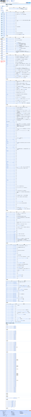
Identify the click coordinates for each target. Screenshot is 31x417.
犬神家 (21, 301)
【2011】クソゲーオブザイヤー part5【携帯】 (11, 237)
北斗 (19, 301)
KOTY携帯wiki (13, 413)
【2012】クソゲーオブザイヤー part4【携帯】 (11, 390)
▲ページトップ (14, 410)
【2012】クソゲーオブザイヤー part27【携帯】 (11, 375)
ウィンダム (18, 314)
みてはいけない (26, 312)
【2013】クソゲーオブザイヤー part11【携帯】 (11, 344)
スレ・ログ (2, 9)
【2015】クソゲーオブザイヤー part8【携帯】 (3, 59)
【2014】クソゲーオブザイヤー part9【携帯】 (11, 334)
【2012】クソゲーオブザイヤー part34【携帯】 (11, 371)
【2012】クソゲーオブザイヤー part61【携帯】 (11, 354)
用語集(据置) (2, 10)
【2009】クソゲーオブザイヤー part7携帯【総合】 (11, 295)
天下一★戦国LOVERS (20, 262)
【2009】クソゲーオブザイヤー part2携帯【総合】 (11, 300)
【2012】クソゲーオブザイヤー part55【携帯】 (11, 358)
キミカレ (23, 113)
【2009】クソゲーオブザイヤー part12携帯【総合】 (11, 289)
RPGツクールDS (20, 276)
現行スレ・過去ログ (10, 0)
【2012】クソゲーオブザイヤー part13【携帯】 (11, 384)
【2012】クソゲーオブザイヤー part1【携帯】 (11, 392)
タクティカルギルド (19, 311)
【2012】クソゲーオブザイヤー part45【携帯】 (11, 364)
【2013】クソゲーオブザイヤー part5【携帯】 (11, 348)
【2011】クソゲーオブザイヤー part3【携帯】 (11, 239)
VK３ (22, 87)
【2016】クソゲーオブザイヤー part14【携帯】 (3, 45)
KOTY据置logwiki (13, 414)
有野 (21, 77)
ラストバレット (21, 299)
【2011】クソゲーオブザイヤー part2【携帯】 (11, 240)
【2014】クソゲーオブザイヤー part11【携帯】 (11, 333)
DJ (17, 195)
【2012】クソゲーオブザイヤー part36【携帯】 (11, 370)
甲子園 (23, 314)
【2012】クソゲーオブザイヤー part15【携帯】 (11, 383)
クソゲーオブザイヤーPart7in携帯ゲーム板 (10, 403)
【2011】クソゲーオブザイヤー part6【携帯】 (11, 236)
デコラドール (17, 45)
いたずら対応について (5, 414)
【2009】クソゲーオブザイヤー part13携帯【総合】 (11, 288)
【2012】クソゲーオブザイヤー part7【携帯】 (11, 388)
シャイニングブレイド (19, 201)
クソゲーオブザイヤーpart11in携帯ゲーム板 (10, 400)
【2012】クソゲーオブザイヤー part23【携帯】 (11, 378)
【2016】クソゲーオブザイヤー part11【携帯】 (3, 54)
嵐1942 (22, 14)
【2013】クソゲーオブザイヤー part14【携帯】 (11, 342)
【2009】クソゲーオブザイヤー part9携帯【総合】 (11, 293)
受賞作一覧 (2, 8)
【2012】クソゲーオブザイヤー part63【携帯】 (11, 353)
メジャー (21, 314)
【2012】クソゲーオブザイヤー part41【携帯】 (11, 366)
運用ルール (4, 413)
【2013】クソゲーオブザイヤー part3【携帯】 (11, 349)
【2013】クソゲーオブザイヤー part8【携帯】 (11, 346)
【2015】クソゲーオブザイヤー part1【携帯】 (11, 328)
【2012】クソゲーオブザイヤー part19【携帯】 (11, 380)
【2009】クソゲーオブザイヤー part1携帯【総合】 (11, 301)
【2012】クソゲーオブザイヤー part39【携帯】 (11, 368)
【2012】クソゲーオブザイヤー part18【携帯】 (11, 381)
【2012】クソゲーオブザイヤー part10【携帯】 (11, 386)
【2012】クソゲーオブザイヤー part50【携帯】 (11, 359)
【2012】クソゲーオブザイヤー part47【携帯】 (11, 363)
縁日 (17, 142)
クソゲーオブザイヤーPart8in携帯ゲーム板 (10, 402)
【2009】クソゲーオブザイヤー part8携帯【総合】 (11, 294)
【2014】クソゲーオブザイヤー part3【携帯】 (11, 338)
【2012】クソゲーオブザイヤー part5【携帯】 (11, 389)
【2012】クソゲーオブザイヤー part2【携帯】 (11, 391)
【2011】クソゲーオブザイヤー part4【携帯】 (11, 238)
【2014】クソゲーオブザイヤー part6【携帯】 (11, 336)
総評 (4, 13)
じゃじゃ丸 (19, 98)
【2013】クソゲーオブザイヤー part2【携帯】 (11, 350)
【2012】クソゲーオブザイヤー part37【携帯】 (11, 369)
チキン (23, 77)
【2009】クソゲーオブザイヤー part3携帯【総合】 (11, 299)
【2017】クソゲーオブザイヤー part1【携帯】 (3, 40)
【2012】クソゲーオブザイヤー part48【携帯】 (11, 362)
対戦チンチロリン (19, 238)
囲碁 (17, 320)
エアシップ (17, 43)
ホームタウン (19, 87)
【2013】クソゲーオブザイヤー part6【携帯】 (11, 347)
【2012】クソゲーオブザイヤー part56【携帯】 (11, 357)
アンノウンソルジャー (24, 311)
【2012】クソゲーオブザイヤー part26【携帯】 (11, 376)
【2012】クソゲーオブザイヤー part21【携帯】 (11, 379)
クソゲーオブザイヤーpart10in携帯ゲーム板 (10, 401)
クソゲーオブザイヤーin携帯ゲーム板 (10, 409)
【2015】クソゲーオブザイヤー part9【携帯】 (3, 56)
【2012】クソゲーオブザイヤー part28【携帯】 (11, 373)
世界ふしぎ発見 (21, 290)
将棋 (24, 89)
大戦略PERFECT (20, 267)
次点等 (4, 14)
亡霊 (22, 34)
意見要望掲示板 (21, 413)
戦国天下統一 (26, 285)
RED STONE (19, 217)
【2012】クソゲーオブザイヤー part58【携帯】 (11, 356)
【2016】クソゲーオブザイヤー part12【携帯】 (3, 52)
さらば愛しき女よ (22, 289)
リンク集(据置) (2, 11)
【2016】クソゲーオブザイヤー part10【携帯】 (3, 50)
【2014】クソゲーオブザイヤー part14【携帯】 (11, 331)
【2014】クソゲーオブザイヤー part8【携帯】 (11, 335)
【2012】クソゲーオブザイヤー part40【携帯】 (11, 367)
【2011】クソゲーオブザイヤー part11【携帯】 (11, 231)
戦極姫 (20, 285)
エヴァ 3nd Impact (19, 225)
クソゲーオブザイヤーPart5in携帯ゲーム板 (10, 404)
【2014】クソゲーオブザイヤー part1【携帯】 (11, 339)
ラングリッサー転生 (18, 48)
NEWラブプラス (22, 207)
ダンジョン (18, 317)
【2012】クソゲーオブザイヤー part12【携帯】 (11, 385)
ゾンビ (19, 320)
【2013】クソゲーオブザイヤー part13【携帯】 (11, 343)
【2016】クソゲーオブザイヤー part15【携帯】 (3, 43)
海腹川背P (22, 320)
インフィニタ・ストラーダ (19, 74)
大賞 (4, 16)
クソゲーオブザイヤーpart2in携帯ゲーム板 (10, 406)
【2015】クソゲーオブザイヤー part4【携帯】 (11, 326)
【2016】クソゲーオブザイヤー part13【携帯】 (3, 47)
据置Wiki (2, 7)
